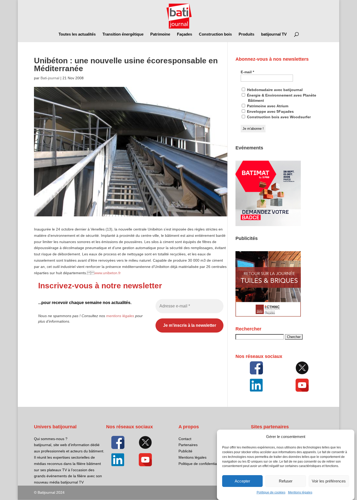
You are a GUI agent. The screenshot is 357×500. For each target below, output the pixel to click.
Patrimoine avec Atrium (267, 106)
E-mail (247, 72)
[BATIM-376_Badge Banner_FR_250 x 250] (268, 225)
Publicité (185, 451)
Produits (246, 34)
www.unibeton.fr (107, 273)
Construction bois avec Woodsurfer (278, 117)
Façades (184, 34)
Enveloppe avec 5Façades (270, 111)
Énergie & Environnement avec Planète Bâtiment (281, 98)
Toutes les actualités (77, 34)
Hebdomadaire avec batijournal (274, 90)
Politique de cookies (271, 493)
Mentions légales (300, 493)
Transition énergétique (122, 34)
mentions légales (120, 316)
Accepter (242, 481)
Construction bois (215, 34)
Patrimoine (160, 34)
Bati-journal (50, 78)
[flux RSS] (256, 367)
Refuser (285, 481)
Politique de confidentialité (200, 464)
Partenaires (188, 445)
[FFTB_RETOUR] (268, 315)
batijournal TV (274, 34)
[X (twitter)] (302, 367)
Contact (185, 439)
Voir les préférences (329, 481)
